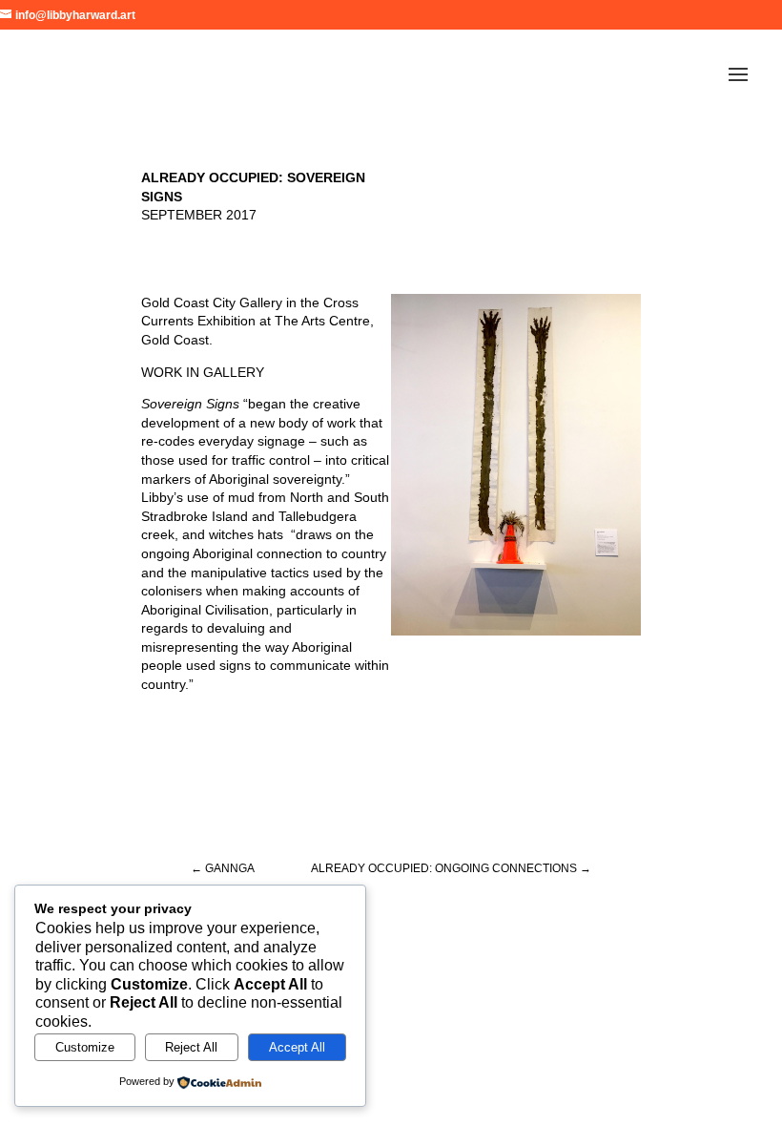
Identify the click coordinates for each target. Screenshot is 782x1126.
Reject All (191, 1047)
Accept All (297, 1047)
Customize (84, 1047)
